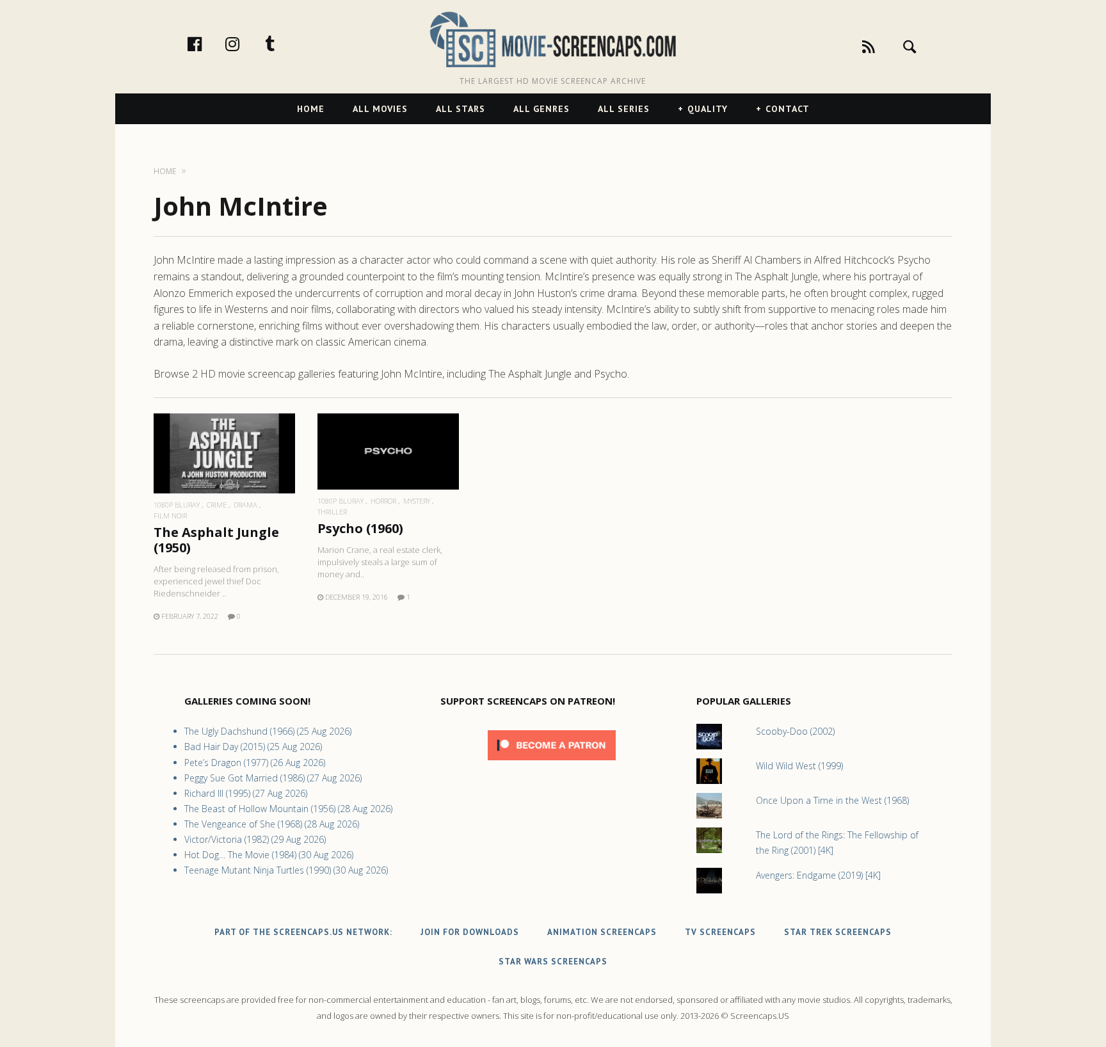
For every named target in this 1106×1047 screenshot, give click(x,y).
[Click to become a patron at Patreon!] (552, 763)
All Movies (380, 109)
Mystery (416, 500)
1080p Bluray (177, 504)
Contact (787, 109)
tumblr (283, 43)
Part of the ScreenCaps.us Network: (303, 932)
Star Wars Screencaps (553, 961)
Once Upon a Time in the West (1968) (832, 800)
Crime (217, 504)
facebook (208, 43)
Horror (383, 500)
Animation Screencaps (602, 932)
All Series (624, 109)
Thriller (332, 511)
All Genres (541, 109)
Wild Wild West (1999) (799, 766)
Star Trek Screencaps (838, 932)
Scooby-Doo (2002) (795, 731)
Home (311, 109)
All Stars (460, 109)
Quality (707, 109)
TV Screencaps (720, 932)
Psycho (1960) (360, 528)
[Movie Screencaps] (553, 38)
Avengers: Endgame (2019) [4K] (818, 875)
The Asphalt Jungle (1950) (216, 540)
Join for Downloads (470, 932)
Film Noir (170, 515)
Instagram (246, 43)
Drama (245, 504)
